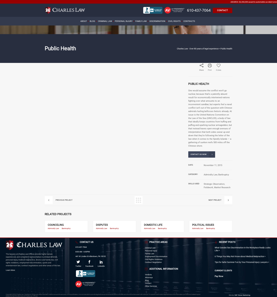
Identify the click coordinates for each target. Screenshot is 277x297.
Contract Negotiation (153, 262)
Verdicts (148, 275)
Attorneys (149, 277)
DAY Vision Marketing (242, 295)
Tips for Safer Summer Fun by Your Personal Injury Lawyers (241, 262)
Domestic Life (153, 224)
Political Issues (203, 224)
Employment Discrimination (156, 256)
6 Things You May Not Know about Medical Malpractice (239, 256)
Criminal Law (150, 248)
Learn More (10, 270)
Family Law (149, 254)
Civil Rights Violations (153, 259)
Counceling (56, 224)
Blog (147, 280)
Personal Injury (151, 251)
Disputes (102, 224)
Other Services (151, 286)
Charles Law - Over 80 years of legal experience (198, 49)
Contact (148, 283)
